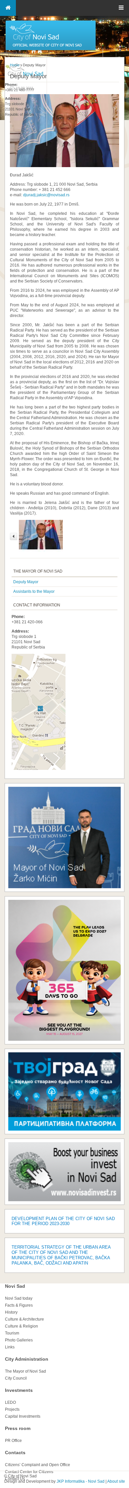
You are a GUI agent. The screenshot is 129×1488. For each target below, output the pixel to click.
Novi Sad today (18, 1298)
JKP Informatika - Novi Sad (81, 1481)
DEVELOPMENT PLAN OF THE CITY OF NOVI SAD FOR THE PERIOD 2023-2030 (63, 1221)
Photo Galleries (19, 1340)
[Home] (50, 49)
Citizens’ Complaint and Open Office (37, 1464)
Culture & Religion (21, 1326)
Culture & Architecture (24, 1319)
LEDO (10, 1402)
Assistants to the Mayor (34, 591)
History (11, 1312)
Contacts (15, 1452)
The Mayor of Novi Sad (25, 1371)
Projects (12, 1409)
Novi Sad (15, 1286)
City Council (16, 1378)
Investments (19, 1390)
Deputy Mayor (25, 582)
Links (10, 1347)
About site (116, 1481)
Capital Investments (22, 1416)
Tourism (12, 1333)
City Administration (26, 1359)
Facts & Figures (19, 1305)
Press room (17, 1428)
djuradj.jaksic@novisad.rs (46, 195)
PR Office (13, 1440)
